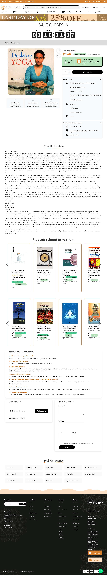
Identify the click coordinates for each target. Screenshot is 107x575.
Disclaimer (46, 503)
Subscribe (22, 504)
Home (7, 43)
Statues (31, 503)
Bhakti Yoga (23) (31, 467)
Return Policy (47, 506)
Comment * (62, 406)
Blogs (60, 513)
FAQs (60, 506)
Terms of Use (80, 443)
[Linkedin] (99, 503)
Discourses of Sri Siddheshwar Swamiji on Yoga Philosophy (18, 328)
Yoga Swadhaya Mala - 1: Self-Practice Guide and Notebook (70, 328)
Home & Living (33, 519)
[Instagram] (96, 503)
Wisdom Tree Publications (86, 83)
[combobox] (57, 7)
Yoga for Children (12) (72, 481)
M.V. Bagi (21, 330)
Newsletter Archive (63, 509)
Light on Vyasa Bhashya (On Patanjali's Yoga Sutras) (95, 328)
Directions (90, 526)
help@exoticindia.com (15, 384)
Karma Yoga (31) (11, 474)
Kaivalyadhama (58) (91, 467)
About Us (61, 503)
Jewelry (31, 509)
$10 (69, 62)
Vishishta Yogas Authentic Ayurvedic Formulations (43, 328)
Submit (66, 447)
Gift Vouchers (76, 523)
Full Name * (62, 421)
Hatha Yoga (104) (70, 467)
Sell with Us (76, 509)
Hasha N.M (67, 274)
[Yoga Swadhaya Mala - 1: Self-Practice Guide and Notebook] (70, 323)
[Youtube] (101, 503)
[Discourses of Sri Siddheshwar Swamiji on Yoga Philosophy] (19, 323)
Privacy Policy (89, 443)
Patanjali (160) (11, 481)
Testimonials (62, 519)
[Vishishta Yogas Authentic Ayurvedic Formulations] (45, 323)
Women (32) (49, 481)
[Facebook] (89, 503)
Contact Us (75, 503)
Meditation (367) (89, 474)
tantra (91, 164)
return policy (42, 371)
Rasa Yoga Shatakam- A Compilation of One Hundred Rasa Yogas (70, 272)
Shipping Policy (48, 513)
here (52, 389)
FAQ (105, 1)
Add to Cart (87, 72)
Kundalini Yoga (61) (51, 474)
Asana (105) (10, 467)
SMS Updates (76, 530)
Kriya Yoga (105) (30, 474)
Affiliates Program (77, 516)
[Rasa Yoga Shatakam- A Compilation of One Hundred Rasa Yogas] (70, 268)
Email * (61, 432)
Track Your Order (77, 519)
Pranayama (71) (30, 481)
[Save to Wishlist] (59, 51)
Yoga (18, 43)
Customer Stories (63, 523)
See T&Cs (18, 106)
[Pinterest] (94, 503)
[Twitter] (91, 503)
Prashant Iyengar (69, 330)
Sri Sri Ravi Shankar (19, 276)
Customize (75, 506)
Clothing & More (33, 513)
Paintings (32, 516)
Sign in (87, 1)
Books (13, 43)
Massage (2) (69, 474)
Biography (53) (50, 467)
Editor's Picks (62, 526)
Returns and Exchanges (78, 130)
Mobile (74, 432)
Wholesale (75, 513)
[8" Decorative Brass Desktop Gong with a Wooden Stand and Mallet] (45, 268)
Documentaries (62, 516)
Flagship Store (92, 518)
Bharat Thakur (80, 87)
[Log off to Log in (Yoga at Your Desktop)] (19, 268)
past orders (66, 389)
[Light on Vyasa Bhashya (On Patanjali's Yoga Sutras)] (95, 323)
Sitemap (75, 526)
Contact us (96, 1)
